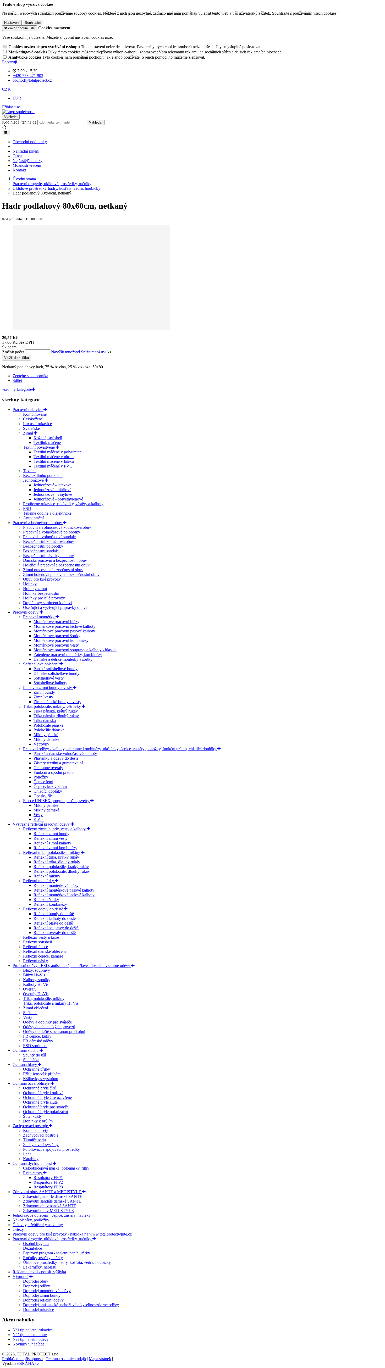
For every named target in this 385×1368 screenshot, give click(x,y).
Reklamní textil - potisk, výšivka (39, 1272)
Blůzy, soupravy (36, 970)
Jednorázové (34, 480)
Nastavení (12, 23)
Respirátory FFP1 (48, 1177)
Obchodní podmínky (30, 142)
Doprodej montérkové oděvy (47, 1290)
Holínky (30, 584)
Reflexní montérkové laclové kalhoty (64, 895)
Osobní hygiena (36, 1243)
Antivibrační (33, 518)
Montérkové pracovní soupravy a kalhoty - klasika (75, 650)
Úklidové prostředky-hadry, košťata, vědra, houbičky (67, 1262)
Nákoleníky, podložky (31, 1220)
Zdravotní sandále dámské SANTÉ (52, 1201)
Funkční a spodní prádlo (54, 772)
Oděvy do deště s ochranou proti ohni (54, 1031)
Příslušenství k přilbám (41, 1074)
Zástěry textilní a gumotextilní (58, 763)
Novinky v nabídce (28, 1344)
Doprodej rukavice (38, 1309)
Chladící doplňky (48, 791)
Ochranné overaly (48, 767)
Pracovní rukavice (28, 409)
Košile (39, 819)
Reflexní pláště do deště (53, 923)
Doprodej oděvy (36, 1286)
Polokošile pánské (48, 725)
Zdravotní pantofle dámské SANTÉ (52, 1196)
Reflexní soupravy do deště (56, 928)
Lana (27, 1154)
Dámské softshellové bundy (56, 673)
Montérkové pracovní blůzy (56, 621)
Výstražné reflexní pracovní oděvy (42, 824)
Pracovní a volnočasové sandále (49, 537)
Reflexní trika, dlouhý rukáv (57, 862)
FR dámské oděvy (38, 1041)
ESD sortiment (35, 1045)
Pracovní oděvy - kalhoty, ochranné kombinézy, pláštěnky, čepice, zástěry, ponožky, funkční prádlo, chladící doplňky (120, 749)
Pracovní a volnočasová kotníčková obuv (57, 527)
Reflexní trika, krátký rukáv (56, 857)
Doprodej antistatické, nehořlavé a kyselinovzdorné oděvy (71, 1305)
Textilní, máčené (47, 442)
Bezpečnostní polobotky (43, 546)
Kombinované (35, 414)
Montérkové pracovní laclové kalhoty (64, 626)
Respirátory (33, 1173)
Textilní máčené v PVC (53, 466)
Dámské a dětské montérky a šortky (63, 659)
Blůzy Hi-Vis (34, 975)
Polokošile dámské (49, 730)
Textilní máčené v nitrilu (54, 456)
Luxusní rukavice (37, 423)
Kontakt (19, 170)
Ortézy (18, 1229)
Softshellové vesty (49, 678)
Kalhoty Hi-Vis (35, 984)
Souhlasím (33, 23)
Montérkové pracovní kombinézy (61, 640)
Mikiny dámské (46, 739)
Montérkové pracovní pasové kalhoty (64, 631)
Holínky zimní (35, 588)
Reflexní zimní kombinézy (55, 848)
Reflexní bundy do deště (54, 913)
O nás (17, 156)
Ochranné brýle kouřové (43, 1093)
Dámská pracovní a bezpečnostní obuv (55, 560)
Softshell (30, 1012)
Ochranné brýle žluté (40, 1102)
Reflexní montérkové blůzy (56, 885)
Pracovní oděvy (26, 612)
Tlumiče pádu (34, 1140)
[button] (6, 89)
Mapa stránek (100, 1358)
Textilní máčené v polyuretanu (59, 452)
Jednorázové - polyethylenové (58, 499)
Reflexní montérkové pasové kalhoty (64, 890)
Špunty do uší (34, 1055)
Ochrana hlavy (25, 1064)
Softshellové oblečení (41, 664)
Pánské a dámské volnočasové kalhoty (65, 753)
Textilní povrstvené (39, 447)
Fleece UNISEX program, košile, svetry (56, 800)
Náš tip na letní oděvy (31, 1339)
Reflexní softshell (37, 942)
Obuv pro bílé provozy (42, 579)
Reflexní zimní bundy (51, 833)
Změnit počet (13, 352)
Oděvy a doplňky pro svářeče (47, 1022)
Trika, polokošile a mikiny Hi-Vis (50, 1003)
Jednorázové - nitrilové (52, 489)
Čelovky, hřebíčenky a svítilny (38, 1224)
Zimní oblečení (35, 1008)
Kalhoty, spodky (36, 979)
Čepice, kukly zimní (50, 786)
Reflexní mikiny (47, 876)
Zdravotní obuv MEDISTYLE (48, 1210)
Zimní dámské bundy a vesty (57, 701)
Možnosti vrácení (27, 165)
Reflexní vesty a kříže (41, 937)
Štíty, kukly (32, 1116)
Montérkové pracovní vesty (56, 645)
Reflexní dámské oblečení (44, 951)
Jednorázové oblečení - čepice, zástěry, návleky (52, 1215)
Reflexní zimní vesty (51, 838)
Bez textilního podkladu (43, 475)
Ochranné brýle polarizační (45, 1111)
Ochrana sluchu (26, 1050)
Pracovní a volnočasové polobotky (51, 532)
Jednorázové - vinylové (53, 494)
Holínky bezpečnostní (41, 593)
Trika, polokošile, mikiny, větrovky (52, 706)
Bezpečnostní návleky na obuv (48, 555)
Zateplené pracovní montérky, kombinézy (68, 654)
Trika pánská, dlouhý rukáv (56, 716)
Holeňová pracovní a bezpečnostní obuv (56, 565)
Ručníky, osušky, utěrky (43, 1257)
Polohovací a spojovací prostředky (51, 1149)
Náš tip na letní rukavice (33, 1330)
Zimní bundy (44, 692)
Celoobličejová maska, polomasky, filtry (56, 1168)
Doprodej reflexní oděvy (43, 1300)
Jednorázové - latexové (53, 485)
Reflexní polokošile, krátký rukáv (61, 866)
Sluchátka (31, 1060)
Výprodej (21, 1276)
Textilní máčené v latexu (54, 461)
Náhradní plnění (26, 151)
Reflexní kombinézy (50, 904)
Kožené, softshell (48, 438)
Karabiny (30, 1158)
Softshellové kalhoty (50, 683)
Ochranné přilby (36, 1069)
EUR (17, 98)
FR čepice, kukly (37, 1036)
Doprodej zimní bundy (41, 1295)
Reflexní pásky (35, 961)
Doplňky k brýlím (38, 1121)
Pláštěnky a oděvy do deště (56, 758)
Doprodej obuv (35, 1281)
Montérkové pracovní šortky (57, 635)
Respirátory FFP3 (48, 1187)
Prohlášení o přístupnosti (22, 1358)
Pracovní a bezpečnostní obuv (38, 522)
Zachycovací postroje (31, 1126)
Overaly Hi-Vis (35, 994)
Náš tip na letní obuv (30, 1334)
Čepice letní (43, 782)
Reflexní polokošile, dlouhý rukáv (62, 871)
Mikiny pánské (46, 734)
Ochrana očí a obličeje (32, 1083)
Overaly (29, 989)
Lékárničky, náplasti (39, 1267)
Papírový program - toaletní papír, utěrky (56, 1253)
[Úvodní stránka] (18, 111)
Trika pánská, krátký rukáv (56, 711)
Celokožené (33, 419)
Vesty (38, 815)
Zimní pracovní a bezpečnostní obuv (53, 570)
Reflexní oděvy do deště (43, 909)
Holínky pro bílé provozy (44, 598)
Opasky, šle (43, 796)
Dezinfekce (32, 1248)
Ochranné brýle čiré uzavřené (47, 1097)
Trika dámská (45, 720)
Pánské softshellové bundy (56, 668)
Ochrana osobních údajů (66, 1358)
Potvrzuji (9, 62)
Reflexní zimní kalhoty (52, 843)
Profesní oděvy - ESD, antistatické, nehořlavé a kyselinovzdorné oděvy (72, 965)
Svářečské (31, 428)
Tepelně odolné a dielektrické (47, 513)
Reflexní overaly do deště (55, 932)
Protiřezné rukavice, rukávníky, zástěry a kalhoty (63, 504)
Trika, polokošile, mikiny (43, 998)
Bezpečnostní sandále (41, 551)
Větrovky (41, 744)
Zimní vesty (43, 697)
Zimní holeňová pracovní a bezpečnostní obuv (61, 574)
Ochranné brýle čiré (39, 1088)
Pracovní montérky (39, 617)
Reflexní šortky (46, 899)
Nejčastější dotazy (27, 160)
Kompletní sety (35, 1130)
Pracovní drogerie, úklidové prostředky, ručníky (52, 1239)
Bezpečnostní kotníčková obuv (48, 541)
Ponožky (41, 777)
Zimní (28, 433)
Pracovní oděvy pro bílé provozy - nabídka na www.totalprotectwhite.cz (72, 1234)
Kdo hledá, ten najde (19, 122)
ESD (27, 508)
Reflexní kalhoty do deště (55, 918)
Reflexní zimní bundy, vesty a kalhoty (55, 829)
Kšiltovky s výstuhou (40, 1078)
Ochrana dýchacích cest (33, 1163)
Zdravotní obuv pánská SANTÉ (49, 1206)
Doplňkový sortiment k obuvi (47, 602)
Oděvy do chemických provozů (49, 1027)
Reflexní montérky (39, 880)
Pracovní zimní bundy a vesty (48, 687)
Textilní (29, 471)
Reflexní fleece (35, 946)
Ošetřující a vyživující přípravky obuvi (55, 607)
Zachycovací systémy (41, 1144)
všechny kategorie (17, 389)
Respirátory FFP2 (48, 1182)
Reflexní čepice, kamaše (43, 956)
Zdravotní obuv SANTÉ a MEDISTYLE (47, 1191)
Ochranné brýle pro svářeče (46, 1107)
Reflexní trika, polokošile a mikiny (52, 852)
